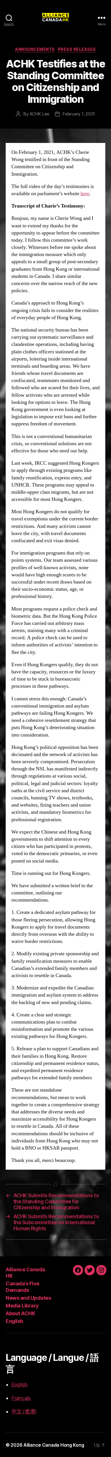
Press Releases (77, 49)
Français (21, 1398)
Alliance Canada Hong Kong (53, 1445)
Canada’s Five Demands (22, 1286)
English (14, 1321)
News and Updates (28, 1298)
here (85, 193)
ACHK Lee (39, 114)
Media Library (22, 1306)
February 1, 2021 (79, 114)
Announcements (35, 49)
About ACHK (20, 1313)
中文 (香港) (23, 1411)
